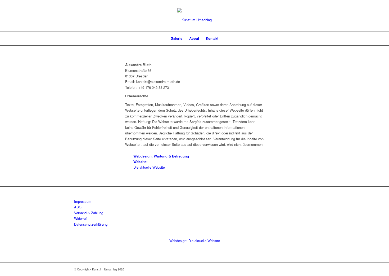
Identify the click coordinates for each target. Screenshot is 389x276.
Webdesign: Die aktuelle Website (194, 240)
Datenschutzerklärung (90, 224)
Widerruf (80, 218)
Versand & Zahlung (88, 212)
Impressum (82, 201)
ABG (78, 206)
